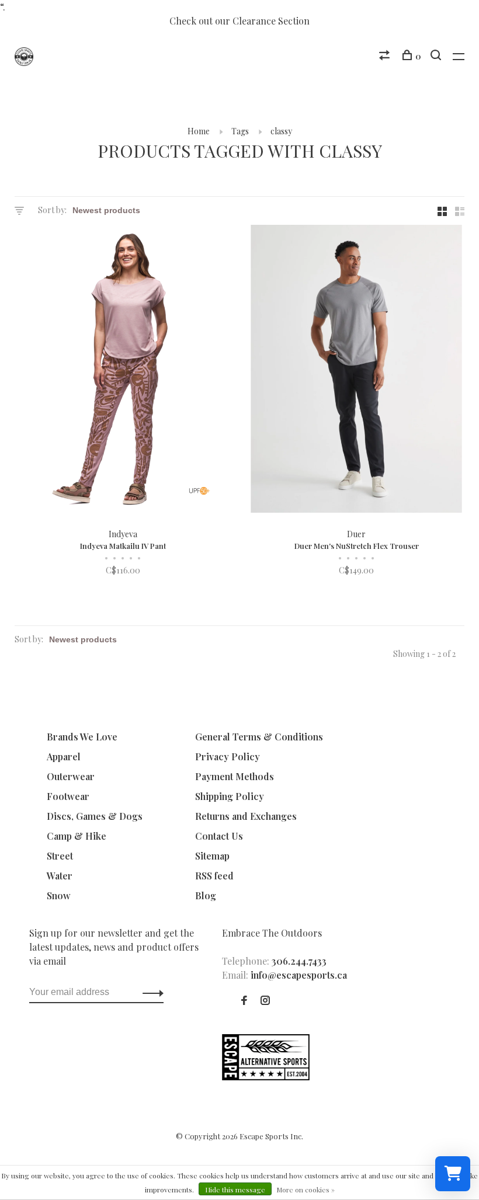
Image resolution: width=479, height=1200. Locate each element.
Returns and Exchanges (246, 816)
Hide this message (235, 1189)
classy (281, 131)
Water (59, 875)
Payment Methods (234, 776)
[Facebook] (244, 1000)
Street (60, 856)
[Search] (437, 56)
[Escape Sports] (266, 1076)
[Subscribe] (150, 992)
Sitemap (212, 856)
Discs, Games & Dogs (95, 816)
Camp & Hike (76, 836)
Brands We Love (82, 737)
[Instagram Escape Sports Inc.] (265, 1000)
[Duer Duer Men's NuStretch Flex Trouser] (356, 370)
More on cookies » (305, 1189)
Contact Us (219, 836)
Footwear (68, 796)
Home (199, 131)
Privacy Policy (227, 756)
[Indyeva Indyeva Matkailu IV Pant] (123, 370)
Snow (59, 895)
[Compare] (386, 56)
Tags (240, 131)
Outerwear (71, 776)
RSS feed (214, 875)
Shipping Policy (229, 796)
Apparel (64, 756)
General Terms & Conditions (259, 737)
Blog (205, 895)
